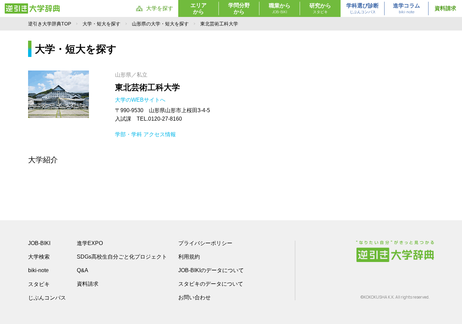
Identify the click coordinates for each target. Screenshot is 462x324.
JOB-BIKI (39, 243)
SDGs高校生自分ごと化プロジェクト (122, 257)
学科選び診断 (362, 8)
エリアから (198, 8)
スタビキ (39, 284)
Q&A (82, 270)
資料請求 (445, 8)
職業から (280, 8)
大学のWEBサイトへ (141, 100)
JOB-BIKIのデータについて (211, 270)
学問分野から (239, 8)
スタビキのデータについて (210, 284)
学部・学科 (128, 134)
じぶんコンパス (47, 297)
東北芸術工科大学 (147, 87)
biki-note (38, 270)
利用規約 (189, 257)
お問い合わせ (194, 297)
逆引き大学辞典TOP (49, 23)
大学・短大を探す (101, 23)
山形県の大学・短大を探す (160, 23)
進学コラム (406, 8)
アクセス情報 (159, 134)
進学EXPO (90, 243)
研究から (320, 8)
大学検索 (39, 257)
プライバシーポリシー (205, 243)
